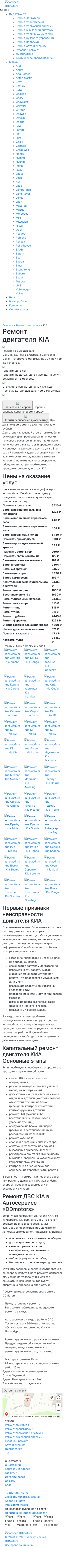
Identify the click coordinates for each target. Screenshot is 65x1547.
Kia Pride (12, 828)
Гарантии (11, 1472)
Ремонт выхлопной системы (34, 30)
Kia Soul (52, 869)
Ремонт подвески (27, 42)
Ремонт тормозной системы (35, 26)
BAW (19, 82)
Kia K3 (12, 733)
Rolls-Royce (23, 245)
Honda (20, 153)
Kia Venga (52, 892)
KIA (18, 181)
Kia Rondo (32, 851)
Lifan (19, 201)
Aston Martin (24, 78)
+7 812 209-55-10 (16, 1492)
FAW (18, 125)
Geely (19, 141)
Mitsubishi (22, 221)
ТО (7, 1453)
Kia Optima (13, 805)
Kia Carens (12, 688)
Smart (20, 265)
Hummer (21, 157)
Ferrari (20, 129)
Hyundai (21, 161)
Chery (19, 97)
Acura (19, 70)
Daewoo (21, 113)
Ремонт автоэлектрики (31, 46)
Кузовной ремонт (27, 50)
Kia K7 (52, 733)
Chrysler (21, 105)
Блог (12, 297)
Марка (13, 62)
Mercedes (22, 213)
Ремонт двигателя (28, 18)
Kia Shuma (12, 869)
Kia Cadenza (50, 668)
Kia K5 (32, 733)
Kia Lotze (32, 752)
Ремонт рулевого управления (35, 38)
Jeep (19, 177)
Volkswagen (23, 289)
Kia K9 (12, 752)
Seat (19, 257)
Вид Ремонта (17, 14)
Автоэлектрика (15, 1445)
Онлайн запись (19, 309)
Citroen (20, 109)
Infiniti (20, 165)
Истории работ (15, 1476)
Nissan (20, 225)
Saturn (20, 253)
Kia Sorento (32, 873)
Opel (19, 229)
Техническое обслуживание (34, 58)
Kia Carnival (30, 694)
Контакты (15, 305)
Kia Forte (32, 715)
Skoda (20, 261)
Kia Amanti (12, 662)
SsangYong (23, 269)
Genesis (21, 145)
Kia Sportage (31, 898)
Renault (20, 241)
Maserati (21, 205)
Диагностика (24, 54)
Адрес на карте (15, 1500)
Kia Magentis (50, 758)
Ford (19, 137)
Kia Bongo (32, 662)
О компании (13, 1464)
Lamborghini (24, 189)
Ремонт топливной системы (34, 34)
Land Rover (23, 193)
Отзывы (10, 1480)
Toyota (20, 281)
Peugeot (21, 233)
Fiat (18, 133)
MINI (19, 217)
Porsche (21, 237)
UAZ (18, 285)
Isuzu (19, 169)
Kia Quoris (32, 828)
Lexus (19, 197)
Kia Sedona (52, 851)
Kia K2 (52, 715)
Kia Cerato (12, 715)
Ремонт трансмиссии (30, 22)
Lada (19, 185)
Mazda (20, 209)
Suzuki (20, 277)
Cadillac (21, 93)
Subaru (20, 273)
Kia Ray (52, 832)
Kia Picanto (32, 809)
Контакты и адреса (17, 1468)
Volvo (19, 293)
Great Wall (22, 149)
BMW (19, 89)
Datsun (20, 117)
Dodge (20, 121)
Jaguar (20, 173)
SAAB (19, 249)
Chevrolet (22, 101)
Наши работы (18, 301)
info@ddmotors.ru (16, 1504)
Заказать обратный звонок (22, 1496)
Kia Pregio (52, 809)
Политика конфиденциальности (26, 1512)
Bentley (20, 85)
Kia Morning (30, 785)
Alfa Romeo (23, 74)
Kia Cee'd (52, 688)
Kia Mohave (12, 779)
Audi (19, 66)
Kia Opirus (52, 783)
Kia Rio (12, 851)
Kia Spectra (12, 896)
